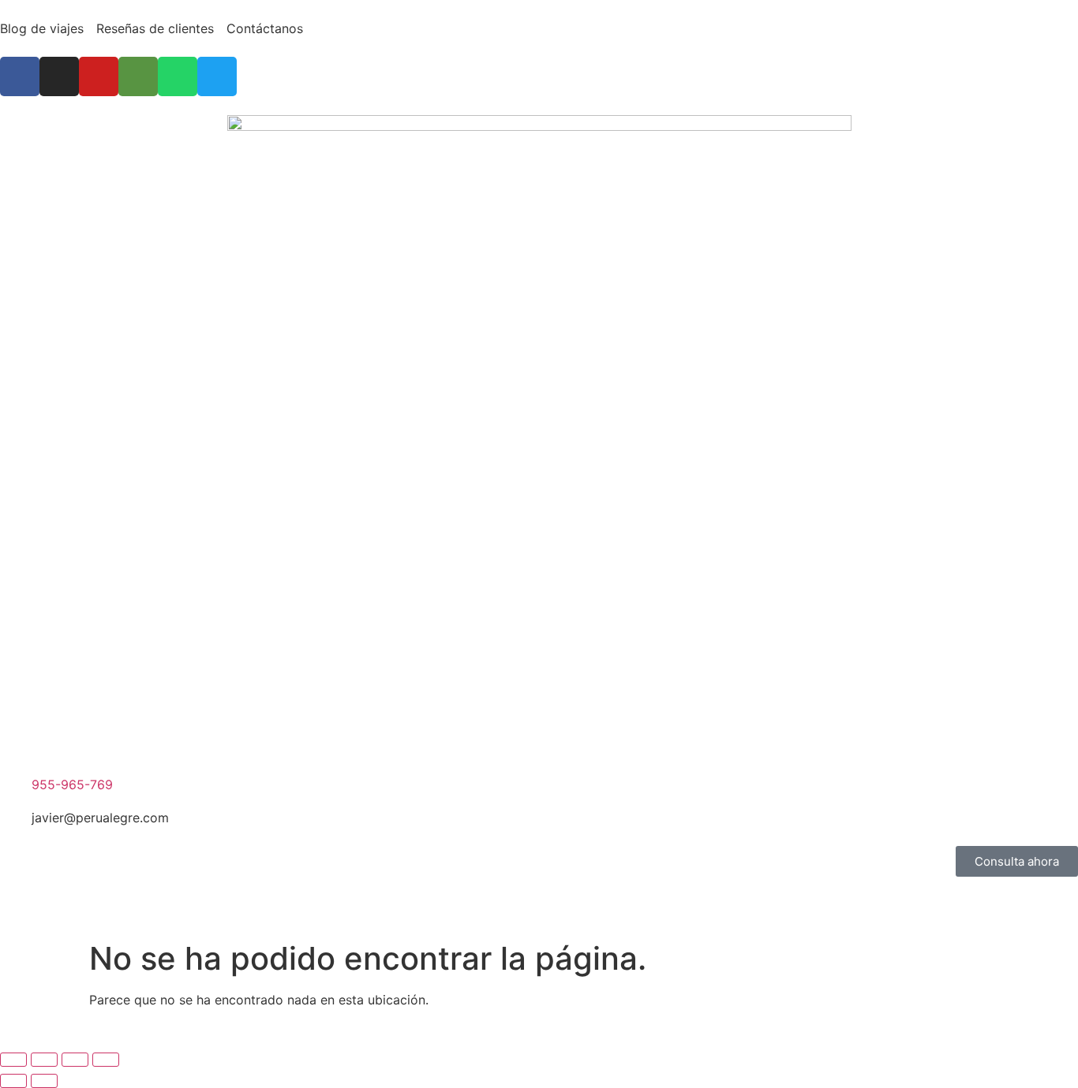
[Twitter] (217, 76)
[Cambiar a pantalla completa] (44, 1060)
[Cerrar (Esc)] (105, 1060)
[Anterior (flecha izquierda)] (13, 1081)
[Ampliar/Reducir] (13, 1060)
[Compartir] (75, 1060)
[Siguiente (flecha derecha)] (44, 1081)
